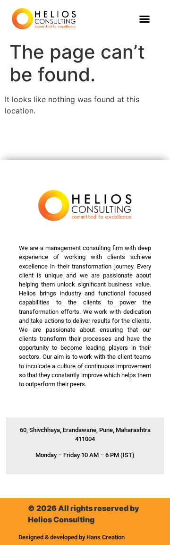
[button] (144, 18)
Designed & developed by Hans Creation (71, 537)
